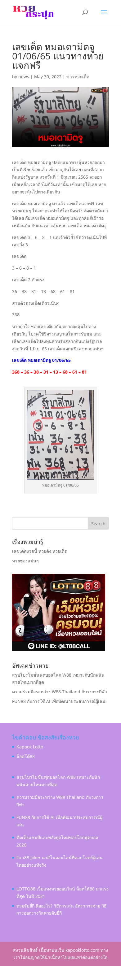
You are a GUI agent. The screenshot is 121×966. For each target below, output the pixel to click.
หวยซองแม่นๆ (25, 561)
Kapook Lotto (29, 747)
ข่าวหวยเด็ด (77, 77)
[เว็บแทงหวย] (58, 649)
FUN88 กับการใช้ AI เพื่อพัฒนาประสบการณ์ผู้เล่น (58, 701)
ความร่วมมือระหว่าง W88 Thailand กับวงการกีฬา (59, 692)
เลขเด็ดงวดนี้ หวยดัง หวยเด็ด (39, 551)
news (23, 77)
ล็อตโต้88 (25, 756)
